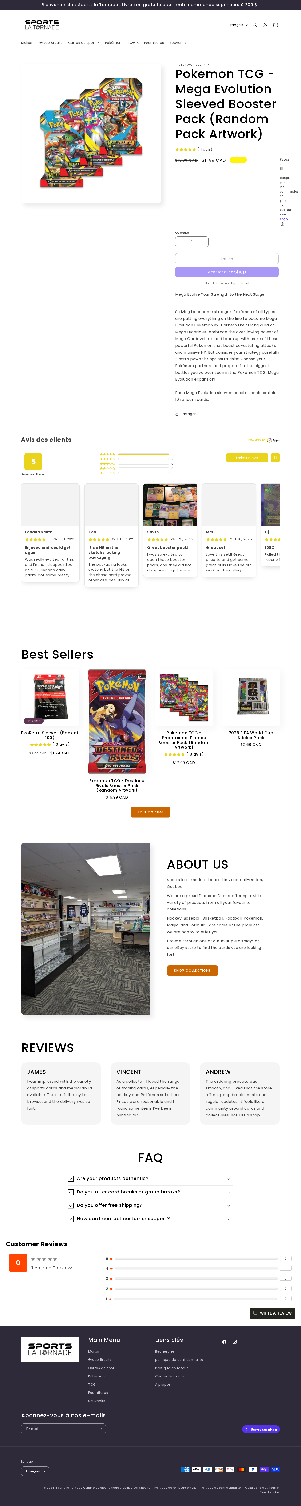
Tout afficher (150, 812)
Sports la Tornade (69, 1487)
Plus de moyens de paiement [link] (227, 283)
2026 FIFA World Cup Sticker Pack (251, 735)
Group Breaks (99, 1359)
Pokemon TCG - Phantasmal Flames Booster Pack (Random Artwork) (184, 740)
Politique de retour (171, 1367)
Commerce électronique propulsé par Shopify (116, 1487)
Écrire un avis (247, 457)
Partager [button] (188, 414)
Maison (94, 1351)
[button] (83, 43)
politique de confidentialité (179, 1359)
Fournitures (98, 1392)
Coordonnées (270, 1492)
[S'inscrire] (100, 1429)
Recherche (164, 1351)
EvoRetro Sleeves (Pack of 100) (50, 735)
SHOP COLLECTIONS (192, 970)
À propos (163, 1384)
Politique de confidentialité (221, 1487)
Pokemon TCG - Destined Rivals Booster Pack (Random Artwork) (117, 785)
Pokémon (96, 1376)
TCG (92, 1384)
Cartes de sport (102, 1367)
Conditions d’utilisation (262, 1487)
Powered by (257, 440)
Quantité (182, 232)
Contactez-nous (170, 1376)
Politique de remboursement (175, 1487)
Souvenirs (96, 1401)
